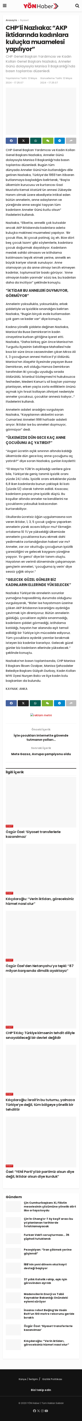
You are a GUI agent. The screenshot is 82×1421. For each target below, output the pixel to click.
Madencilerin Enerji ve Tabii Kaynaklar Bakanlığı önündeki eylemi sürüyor (46, 1297)
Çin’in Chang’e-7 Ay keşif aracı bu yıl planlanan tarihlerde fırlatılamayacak (48, 1222)
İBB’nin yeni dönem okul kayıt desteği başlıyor (45, 1266)
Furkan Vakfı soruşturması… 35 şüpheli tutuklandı (46, 1237)
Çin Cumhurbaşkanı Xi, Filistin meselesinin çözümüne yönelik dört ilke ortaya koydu (50, 1206)
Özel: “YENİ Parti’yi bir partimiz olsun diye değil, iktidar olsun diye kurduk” (40, 1174)
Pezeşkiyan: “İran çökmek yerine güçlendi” (48, 1251)
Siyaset (24, 20)
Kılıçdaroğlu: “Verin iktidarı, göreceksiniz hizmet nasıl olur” (46, 1343)
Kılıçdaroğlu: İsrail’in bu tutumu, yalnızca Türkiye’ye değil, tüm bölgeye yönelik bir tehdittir (40, 1104)
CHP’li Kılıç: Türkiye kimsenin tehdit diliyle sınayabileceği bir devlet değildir (40, 1035)
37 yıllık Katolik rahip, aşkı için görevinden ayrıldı (45, 1281)
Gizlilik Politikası (52, 1379)
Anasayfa (11, 20)
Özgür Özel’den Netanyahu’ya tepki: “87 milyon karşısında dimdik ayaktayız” (39, 968)
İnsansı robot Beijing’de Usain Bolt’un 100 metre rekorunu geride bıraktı (49, 1314)
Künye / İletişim (28, 1379)
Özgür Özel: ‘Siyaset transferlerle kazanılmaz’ (48, 1328)
